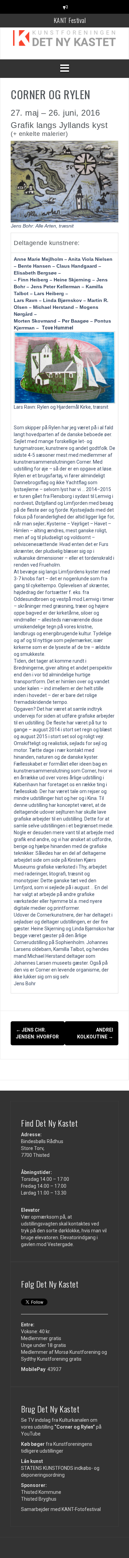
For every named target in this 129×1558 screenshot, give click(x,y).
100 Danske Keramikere (70, 23)
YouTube (31, 1434)
